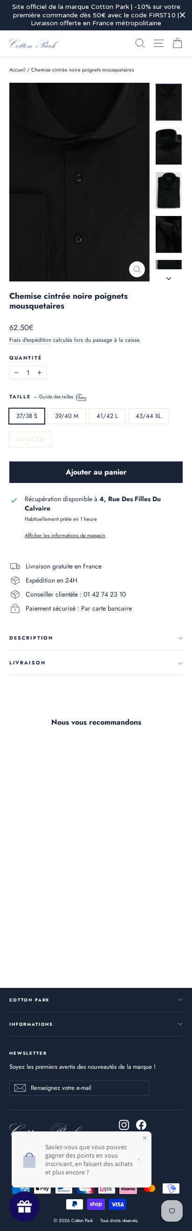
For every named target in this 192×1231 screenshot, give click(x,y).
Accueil (17, 69)
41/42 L (107, 415)
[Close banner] (182, 15)
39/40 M (67, 415)
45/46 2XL (30, 439)
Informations (31, 1024)
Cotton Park (29, 1000)
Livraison (27, 662)
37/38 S (26, 415)
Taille (42, 396)
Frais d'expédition (30, 340)
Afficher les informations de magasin (65, 535)
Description (31, 637)
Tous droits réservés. (119, 1220)
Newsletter (28, 1053)
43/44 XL (148, 415)
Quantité (25, 358)
